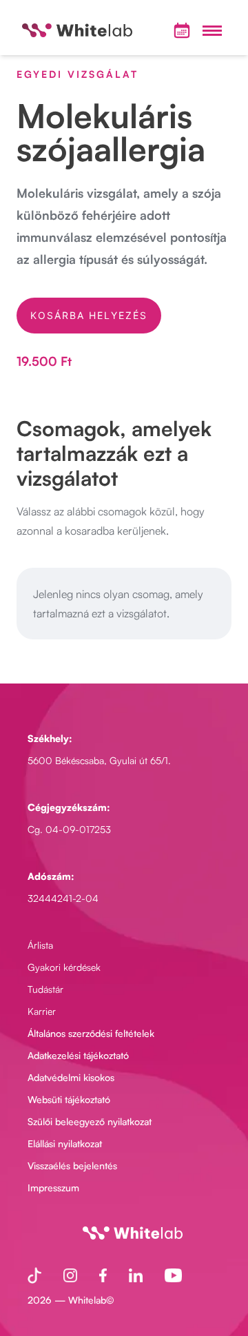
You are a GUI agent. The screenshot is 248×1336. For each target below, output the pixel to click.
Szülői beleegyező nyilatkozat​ (90, 1121)
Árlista (40, 945)
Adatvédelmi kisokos (71, 1077)
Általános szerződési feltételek (91, 1033)
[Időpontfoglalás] (182, 30)
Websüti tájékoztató (69, 1099)
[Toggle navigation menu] (212, 30)
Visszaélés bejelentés (72, 1165)
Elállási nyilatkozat (65, 1143)
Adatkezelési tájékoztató (78, 1055)
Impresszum (53, 1187)
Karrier (42, 1011)
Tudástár (45, 989)
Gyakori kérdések (64, 967)
